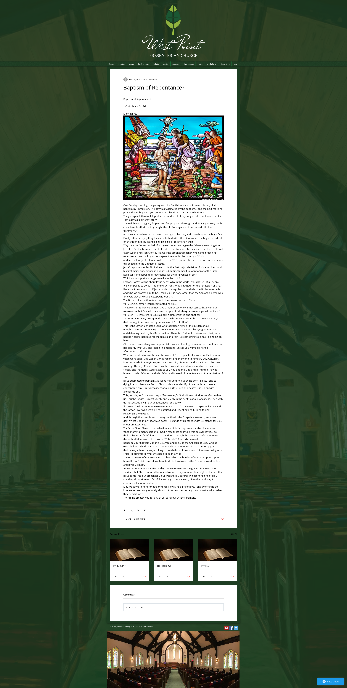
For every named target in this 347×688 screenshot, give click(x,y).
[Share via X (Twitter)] (131, 510)
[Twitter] (236, 628)
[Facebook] (231, 628)
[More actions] (222, 79)
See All (234, 534)
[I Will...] (217, 550)
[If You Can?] (129, 550)
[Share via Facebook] (124, 510)
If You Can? (119, 565)
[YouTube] (226, 628)
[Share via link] (144, 510)
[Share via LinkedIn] (138, 510)
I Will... (205, 565)
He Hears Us (164, 565)
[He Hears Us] (173, 550)
